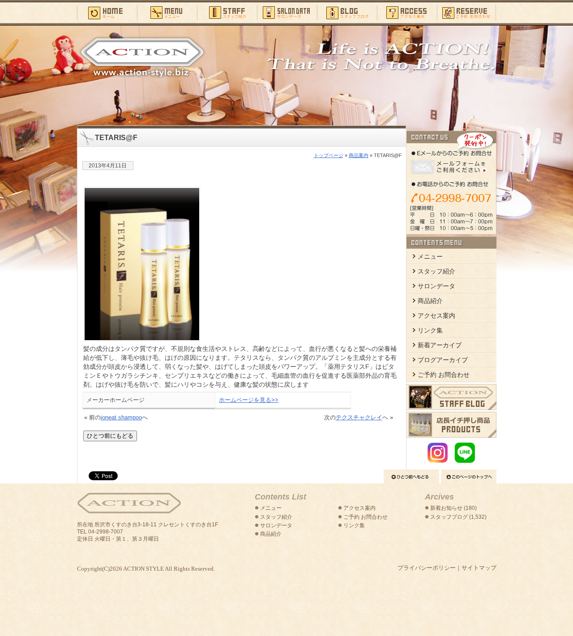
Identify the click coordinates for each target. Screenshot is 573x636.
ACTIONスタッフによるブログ (451, 397)
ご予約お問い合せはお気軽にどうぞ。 (451, 183)
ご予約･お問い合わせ (466, 12)
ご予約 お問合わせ (444, 374)
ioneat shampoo (121, 417)
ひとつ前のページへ (411, 476)
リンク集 (430, 330)
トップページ (328, 155)
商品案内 (358, 155)
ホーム (107, 12)
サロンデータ (287, 12)
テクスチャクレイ (359, 417)
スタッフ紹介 (227, 12)
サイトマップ (479, 567)
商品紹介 (430, 301)
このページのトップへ (468, 476)
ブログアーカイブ (443, 360)
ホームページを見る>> (248, 400)
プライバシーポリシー (427, 567)
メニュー (167, 12)
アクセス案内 (407, 12)
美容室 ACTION (129, 503)
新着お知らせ (446, 508)
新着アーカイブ (440, 345)
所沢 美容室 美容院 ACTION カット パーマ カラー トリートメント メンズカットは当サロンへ (142, 57)
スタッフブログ (347, 12)
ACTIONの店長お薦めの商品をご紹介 (451, 425)
